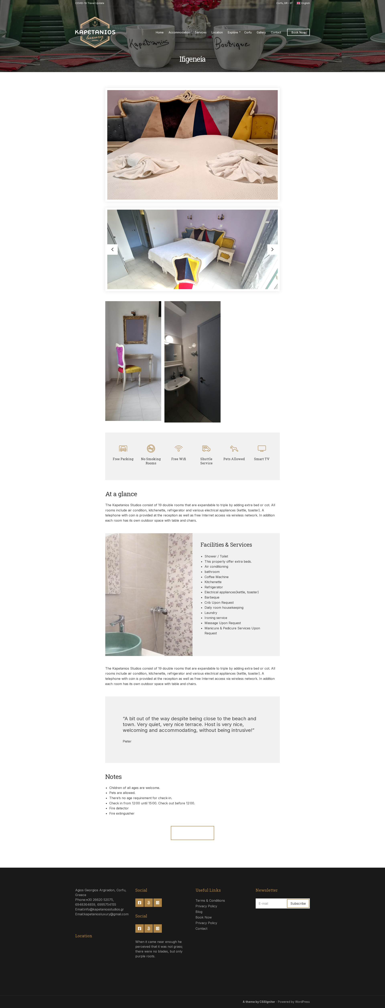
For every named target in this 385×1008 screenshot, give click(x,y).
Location (217, 32)
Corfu (248, 32)
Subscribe (298, 903)
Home (160, 32)
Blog (199, 912)
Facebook (139, 902)
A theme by (251, 1001)
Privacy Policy (206, 906)
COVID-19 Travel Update (89, 3)
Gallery (261, 32)
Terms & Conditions (210, 900)
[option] (192, 249)
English (305, 3)
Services (201, 32)
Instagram (157, 902)
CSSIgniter (267, 1001)
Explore (233, 32)
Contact (276, 32)
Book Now (298, 32)
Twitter (148, 902)
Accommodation (179, 32)
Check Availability (192, 833)
